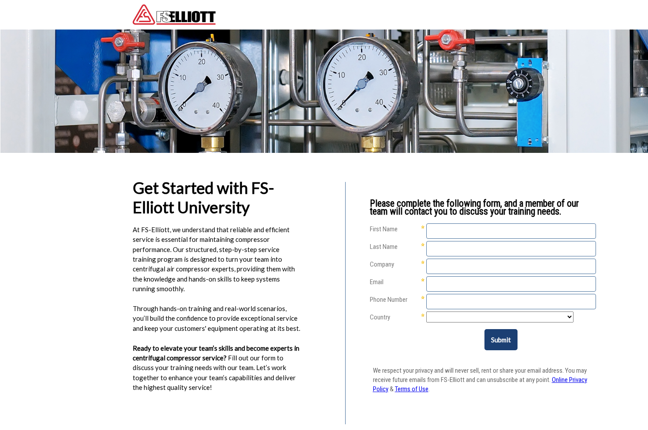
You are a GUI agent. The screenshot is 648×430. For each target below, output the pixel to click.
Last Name (384, 247)
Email (377, 282)
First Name (384, 229)
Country (380, 317)
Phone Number (388, 300)
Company (382, 264)
